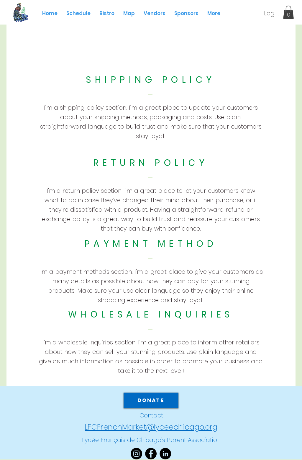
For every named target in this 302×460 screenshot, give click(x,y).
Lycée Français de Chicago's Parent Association (151, 440)
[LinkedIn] (165, 453)
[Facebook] (151, 453)
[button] (288, 12)
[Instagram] (136, 453)
